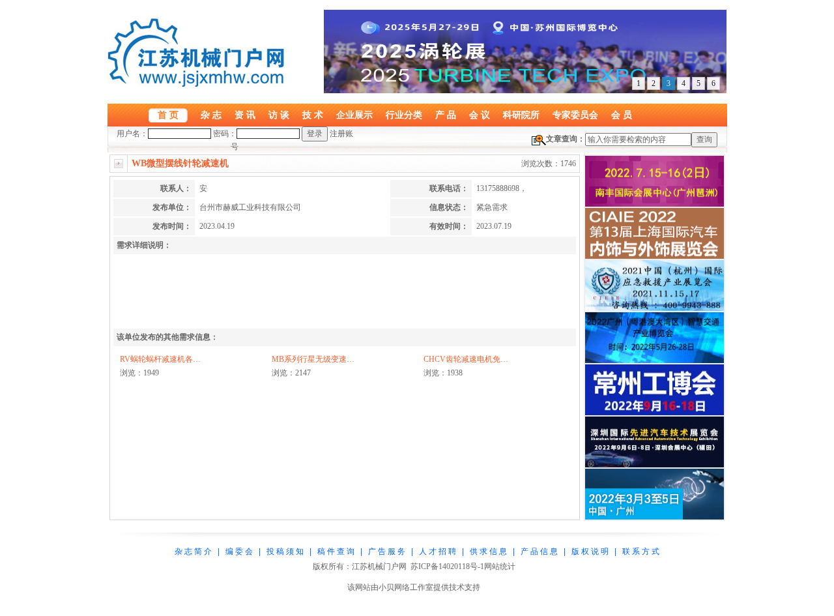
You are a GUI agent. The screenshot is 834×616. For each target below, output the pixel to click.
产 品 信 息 (539, 551)
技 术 (312, 115)
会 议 (479, 115)
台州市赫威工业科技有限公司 (250, 207)
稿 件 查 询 (335, 551)
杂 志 (211, 115)
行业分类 (404, 115)
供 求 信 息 (488, 551)
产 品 (445, 115)
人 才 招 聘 (437, 551)
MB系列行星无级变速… (313, 359)
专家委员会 (575, 115)
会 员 (621, 115)
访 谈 (278, 115)
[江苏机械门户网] (199, 84)
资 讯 (245, 115)
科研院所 (521, 115)
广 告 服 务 (386, 551)
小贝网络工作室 (406, 587)
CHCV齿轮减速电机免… (466, 359)
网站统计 (499, 566)
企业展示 (354, 115)
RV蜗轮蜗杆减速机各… (160, 359)
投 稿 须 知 (285, 551)
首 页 (168, 115)
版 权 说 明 (590, 551)
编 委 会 (239, 551)
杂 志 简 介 (193, 551)
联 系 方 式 (640, 551)
